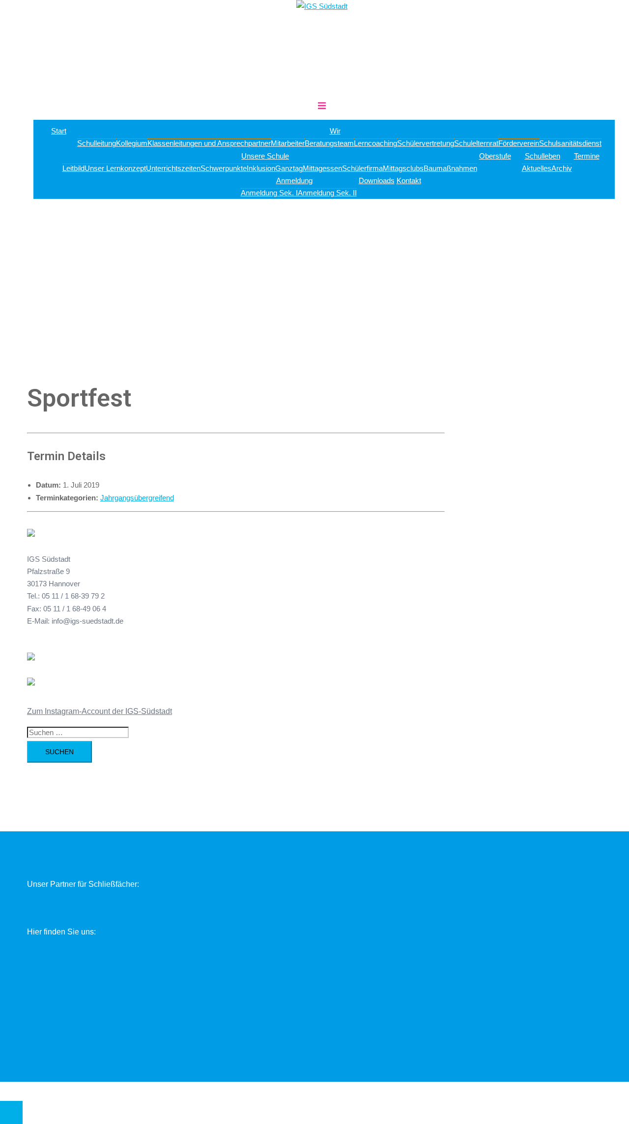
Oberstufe (495, 156)
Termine (587, 156)
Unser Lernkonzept (115, 168)
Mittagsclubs (403, 168)
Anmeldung (294, 180)
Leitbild (73, 168)
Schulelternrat (476, 143)
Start (58, 131)
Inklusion (261, 168)
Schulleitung (96, 143)
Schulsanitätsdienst (570, 143)
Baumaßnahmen (450, 168)
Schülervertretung (425, 143)
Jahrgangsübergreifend (137, 497)
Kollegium (131, 143)
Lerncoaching (375, 143)
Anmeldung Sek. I (269, 193)
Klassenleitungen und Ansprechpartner (209, 143)
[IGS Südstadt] (321, 6)
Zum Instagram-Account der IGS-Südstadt (99, 711)
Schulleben (542, 156)
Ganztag (289, 168)
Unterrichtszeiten (173, 168)
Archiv (561, 168)
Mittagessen (322, 168)
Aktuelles (536, 168)
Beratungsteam (329, 143)
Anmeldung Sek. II (327, 193)
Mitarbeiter (288, 143)
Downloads (377, 180)
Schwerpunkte (223, 168)
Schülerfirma (362, 168)
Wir (335, 131)
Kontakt (409, 180)
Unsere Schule (265, 156)
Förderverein (518, 143)
